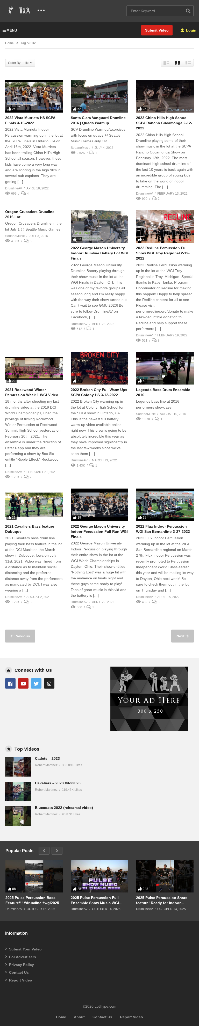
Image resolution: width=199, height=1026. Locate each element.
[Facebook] (10, 683)
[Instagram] (49, 683)
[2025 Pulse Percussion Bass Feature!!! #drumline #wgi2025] (34, 876)
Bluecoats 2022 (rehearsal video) (64, 808)
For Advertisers (22, 957)
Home (9, 43)
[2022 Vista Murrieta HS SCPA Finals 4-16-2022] (34, 96)
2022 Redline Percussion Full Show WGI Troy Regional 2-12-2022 (163, 253)
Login (190, 30)
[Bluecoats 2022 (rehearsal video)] (18, 816)
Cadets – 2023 (47, 758)
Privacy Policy (21, 965)
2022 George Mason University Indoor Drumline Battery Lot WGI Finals (99, 253)
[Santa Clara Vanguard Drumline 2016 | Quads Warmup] (100, 96)
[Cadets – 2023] (18, 767)
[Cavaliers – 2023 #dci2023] (18, 791)
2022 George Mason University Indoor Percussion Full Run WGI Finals (99, 531)
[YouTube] (23, 683)
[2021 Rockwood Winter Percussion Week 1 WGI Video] (34, 368)
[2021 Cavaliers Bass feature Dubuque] (34, 505)
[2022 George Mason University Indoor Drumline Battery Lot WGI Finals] (100, 226)
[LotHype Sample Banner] (149, 730)
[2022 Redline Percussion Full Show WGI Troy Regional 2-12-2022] (165, 226)
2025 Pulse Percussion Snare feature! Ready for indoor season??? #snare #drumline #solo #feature (162, 900)
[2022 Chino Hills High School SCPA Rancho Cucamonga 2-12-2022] (165, 96)
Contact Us (19, 972)
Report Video (20, 980)
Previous (21, 636)
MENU (11, 30)
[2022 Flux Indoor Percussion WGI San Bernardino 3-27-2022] (165, 505)
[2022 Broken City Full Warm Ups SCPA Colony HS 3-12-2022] (100, 368)
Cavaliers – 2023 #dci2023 (58, 783)
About (79, 1017)
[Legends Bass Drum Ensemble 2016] (165, 368)
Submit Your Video (25, 949)
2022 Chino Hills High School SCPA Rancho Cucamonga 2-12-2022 (164, 123)
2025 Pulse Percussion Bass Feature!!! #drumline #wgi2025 (32, 900)
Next (181, 636)
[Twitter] (36, 683)
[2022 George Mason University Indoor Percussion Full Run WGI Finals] (100, 505)
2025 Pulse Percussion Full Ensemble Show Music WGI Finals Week (95, 900)
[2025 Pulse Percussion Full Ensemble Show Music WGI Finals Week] (99, 876)
